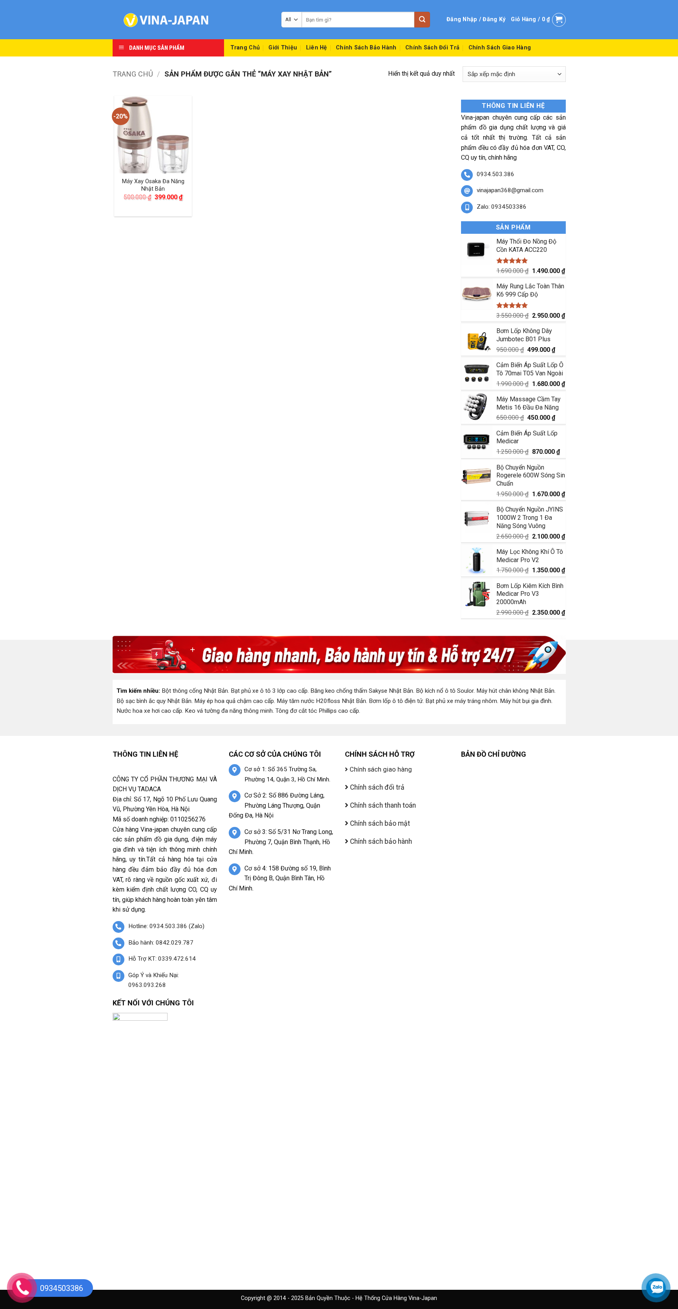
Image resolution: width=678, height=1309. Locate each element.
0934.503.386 (495, 174)
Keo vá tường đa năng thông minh (229, 710)
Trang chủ (133, 74)
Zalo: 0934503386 (502, 206)
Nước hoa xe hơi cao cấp (149, 710)
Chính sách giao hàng (499, 47)
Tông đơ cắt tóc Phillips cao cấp (317, 710)
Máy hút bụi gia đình (525, 701)
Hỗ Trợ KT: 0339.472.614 (162, 958)
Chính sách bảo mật (379, 823)
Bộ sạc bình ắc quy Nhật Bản (154, 701)
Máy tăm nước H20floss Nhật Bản (321, 701)
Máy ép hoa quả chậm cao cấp (234, 701)
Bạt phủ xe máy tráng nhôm (461, 701)
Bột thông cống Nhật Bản (195, 690)
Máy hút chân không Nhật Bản (515, 690)
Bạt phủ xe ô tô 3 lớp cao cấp (269, 690)
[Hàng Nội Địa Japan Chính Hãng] (191, 19)
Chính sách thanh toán (382, 805)
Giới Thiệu (282, 47)
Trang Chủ (245, 47)
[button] (476, 20)
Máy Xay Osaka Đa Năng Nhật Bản (153, 185)
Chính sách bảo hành (366, 47)
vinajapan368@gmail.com (510, 190)
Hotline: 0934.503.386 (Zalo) (166, 926)
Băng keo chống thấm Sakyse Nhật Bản (361, 690)
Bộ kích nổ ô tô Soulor (445, 690)
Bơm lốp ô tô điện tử (396, 701)
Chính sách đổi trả (432, 47)
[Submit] (422, 19)
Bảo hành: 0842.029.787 (160, 942)
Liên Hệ (316, 47)
